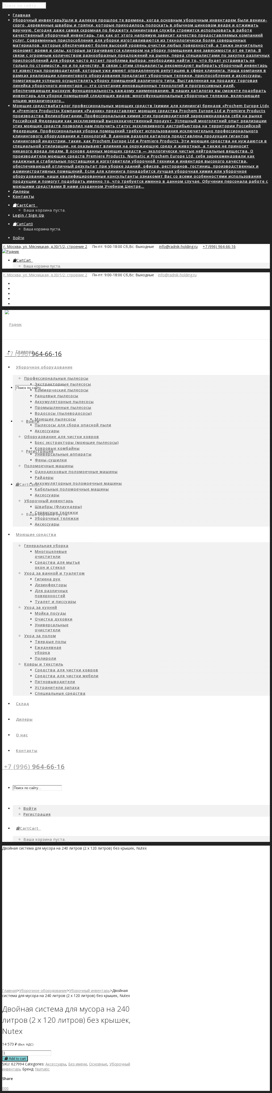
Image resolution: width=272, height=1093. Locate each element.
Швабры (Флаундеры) (58, 506)
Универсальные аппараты (63, 454)
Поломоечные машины (49, 465)
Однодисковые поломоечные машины (76, 471)
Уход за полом (40, 635)
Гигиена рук (48, 579)
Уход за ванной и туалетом (54, 573)
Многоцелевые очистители (51, 554)
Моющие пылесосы (55, 419)
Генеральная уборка (46, 545)
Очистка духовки (54, 619)
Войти (18, 237)
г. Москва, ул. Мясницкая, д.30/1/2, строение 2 (45, 246)
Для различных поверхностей (51, 593)
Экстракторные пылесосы (63, 384)
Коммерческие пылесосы (61, 389)
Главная (9, 990)
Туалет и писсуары (55, 601)
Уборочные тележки (57, 518)
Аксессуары (47, 430)
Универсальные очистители (52, 627)
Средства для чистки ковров (66, 669)
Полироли (45, 658)
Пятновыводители (55, 681)
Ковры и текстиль (43, 664)
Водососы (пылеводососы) (63, 413)
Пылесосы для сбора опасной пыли (73, 424)
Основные (98, 1063)
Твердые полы (50, 641)
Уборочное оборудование (43, 990)
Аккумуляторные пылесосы (64, 401)
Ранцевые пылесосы (56, 395)
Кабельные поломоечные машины (72, 489)
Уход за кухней (40, 607)
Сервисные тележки (56, 512)
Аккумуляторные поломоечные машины (78, 483)
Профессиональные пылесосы (56, 378)
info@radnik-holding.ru (178, 246)
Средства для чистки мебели (67, 675)
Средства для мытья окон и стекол (57, 565)
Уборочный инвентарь (48, 500)
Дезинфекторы (51, 584)
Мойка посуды (50, 613)
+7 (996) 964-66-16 (219, 246)
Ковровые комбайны (57, 448)
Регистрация (39, 451)
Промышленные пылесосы (63, 407)
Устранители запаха (57, 687)
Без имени (77, 1063)
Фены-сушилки (51, 459)
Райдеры (44, 477)
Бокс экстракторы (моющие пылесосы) (77, 442)
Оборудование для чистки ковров (61, 436)
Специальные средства (60, 693)
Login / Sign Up (28, 215)
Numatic (42, 1069)
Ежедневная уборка (48, 650)
